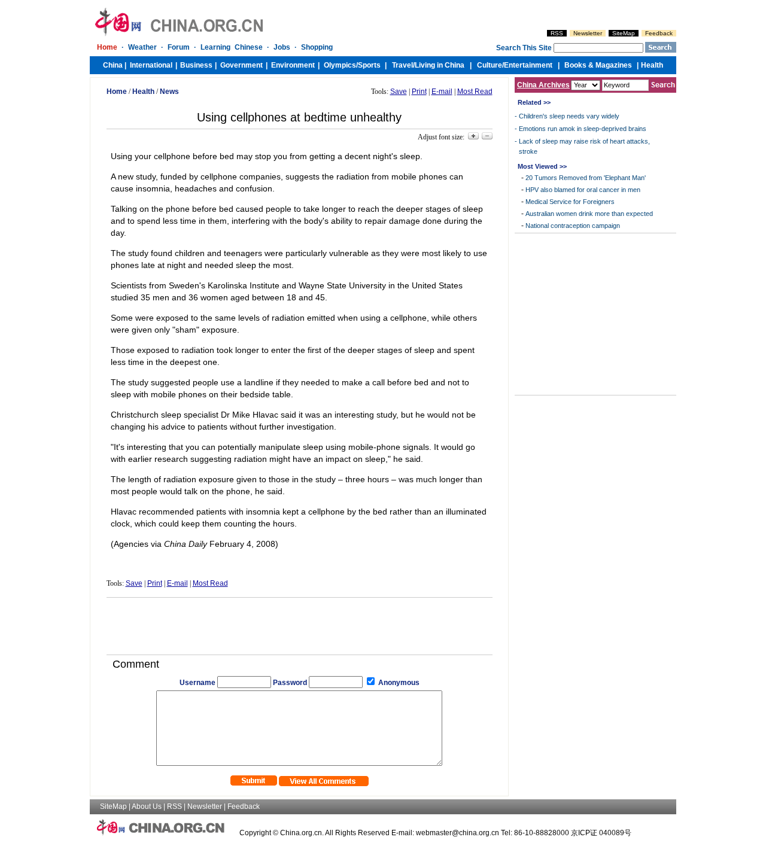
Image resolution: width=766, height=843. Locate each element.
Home (107, 47)
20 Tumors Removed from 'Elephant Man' (585, 177)
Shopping (317, 47)
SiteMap (623, 33)
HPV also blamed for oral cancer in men (582, 189)
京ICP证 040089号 (601, 833)
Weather (142, 47)
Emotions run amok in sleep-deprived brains (582, 128)
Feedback (659, 33)
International (151, 65)
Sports (369, 65)
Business (196, 65)
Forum (179, 47)
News (169, 91)
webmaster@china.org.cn (457, 833)
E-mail (441, 91)
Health (652, 65)
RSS (557, 33)
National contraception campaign (572, 225)
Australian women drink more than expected (589, 213)
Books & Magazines (598, 65)
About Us (147, 806)
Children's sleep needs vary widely (569, 116)
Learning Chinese (231, 47)
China (113, 65)
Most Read (475, 91)
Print (419, 91)
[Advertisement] (299, 622)
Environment (293, 65)
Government (241, 65)
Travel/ (403, 65)
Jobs (281, 47)
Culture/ (490, 65)
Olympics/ (341, 65)
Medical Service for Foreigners (570, 201)
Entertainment (528, 65)
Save (398, 91)
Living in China (439, 65)
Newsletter (587, 33)
